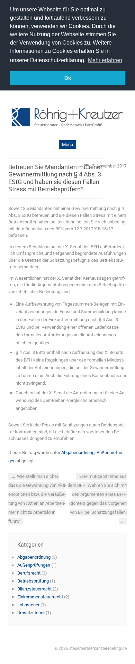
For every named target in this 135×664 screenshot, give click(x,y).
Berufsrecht (28, 573)
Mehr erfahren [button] (105, 60)
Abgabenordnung (77, 452)
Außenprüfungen (33, 565)
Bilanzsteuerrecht (34, 588)
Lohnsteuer (28, 604)
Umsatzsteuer (31, 612)
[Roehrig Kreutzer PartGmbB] (67, 118)
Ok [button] (67, 78)
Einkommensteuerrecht (40, 596)
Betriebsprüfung (33, 581)
